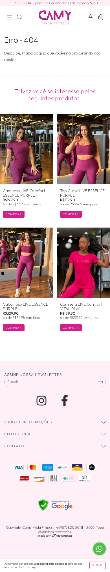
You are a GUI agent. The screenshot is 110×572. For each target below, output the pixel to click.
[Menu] (9, 18)
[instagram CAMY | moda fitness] (42, 400)
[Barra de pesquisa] (19, 18)
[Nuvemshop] (55, 536)
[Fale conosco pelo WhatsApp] (99, 549)
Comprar (14, 214)
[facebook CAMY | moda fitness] (64, 400)
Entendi (98, 565)
